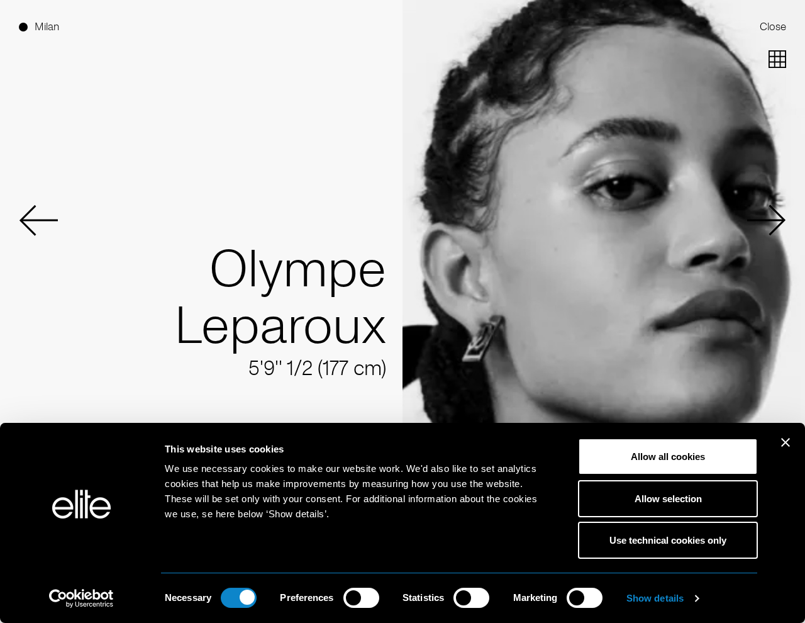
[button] (38, 220)
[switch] (361, 598)
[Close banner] (785, 450)
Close (773, 27)
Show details (655, 598)
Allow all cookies (668, 456)
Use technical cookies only (667, 540)
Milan (47, 27)
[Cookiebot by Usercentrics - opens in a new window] (81, 598)
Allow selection (668, 498)
